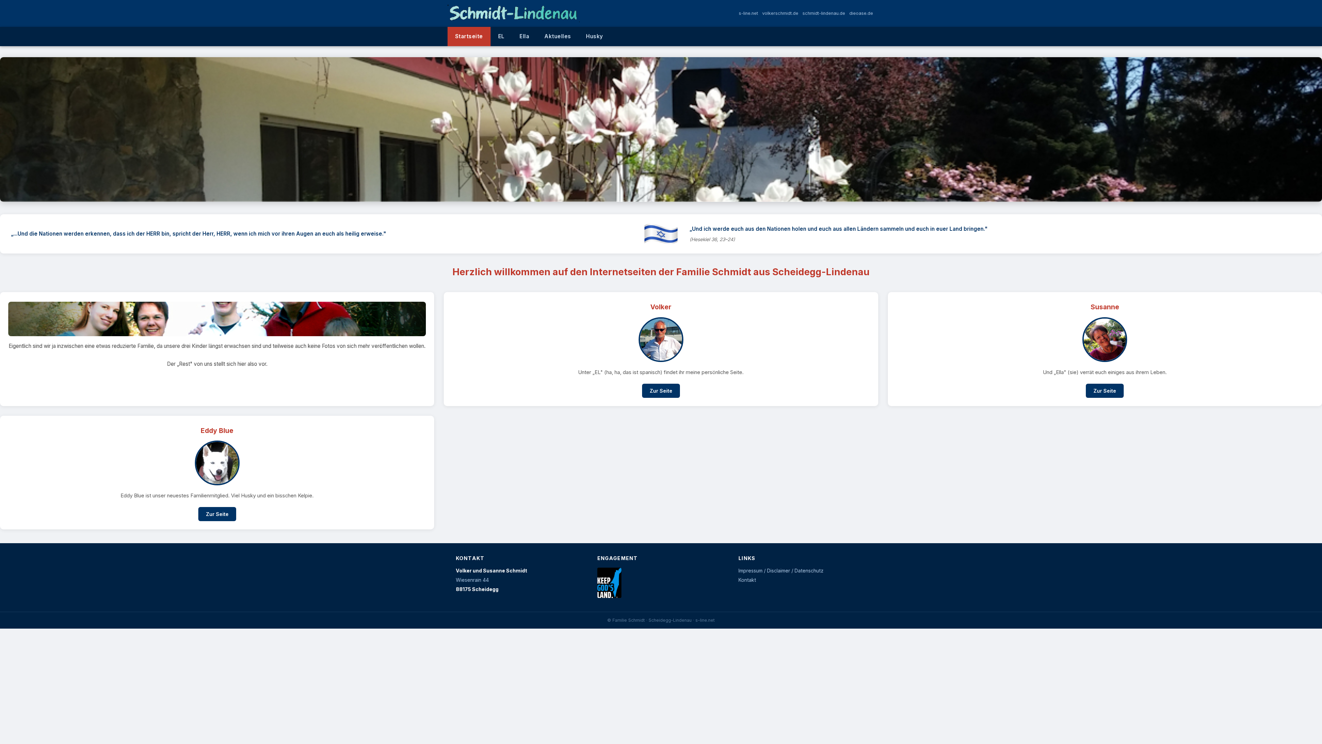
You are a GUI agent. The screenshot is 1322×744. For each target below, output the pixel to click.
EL (501, 36)
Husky (594, 36)
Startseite (469, 36)
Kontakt (747, 580)
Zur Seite (661, 391)
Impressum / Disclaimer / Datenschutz (780, 571)
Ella (524, 36)
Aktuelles (557, 36)
